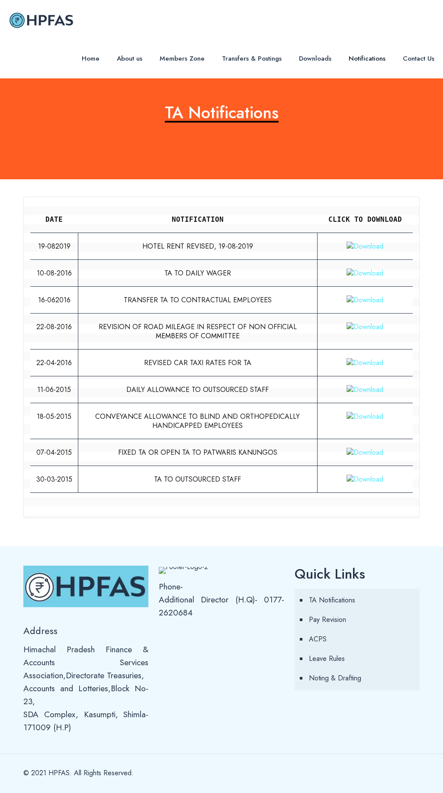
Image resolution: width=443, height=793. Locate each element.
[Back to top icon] (410, 772)
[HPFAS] (41, 19)
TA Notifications (332, 600)
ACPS (318, 639)
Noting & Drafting (335, 678)
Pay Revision (327, 620)
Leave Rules (327, 659)
